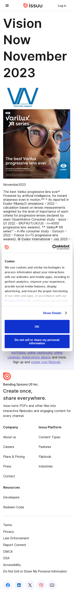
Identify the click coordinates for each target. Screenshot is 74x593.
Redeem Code (13, 507)
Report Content (14, 545)
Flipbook (45, 457)
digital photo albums (36, 357)
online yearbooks (39, 353)
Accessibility (12, 565)
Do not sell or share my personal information (37, 341)
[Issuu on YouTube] (52, 585)
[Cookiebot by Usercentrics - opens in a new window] (52, 247)
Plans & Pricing (14, 457)
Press (7, 466)
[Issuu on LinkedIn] (19, 585)
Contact (9, 476)
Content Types (49, 437)
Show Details (52, 313)
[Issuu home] (33, 5)
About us (9, 437)
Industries (46, 466)
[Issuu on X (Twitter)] (30, 585)
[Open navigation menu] (7, 5)
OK (37, 326)
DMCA (8, 552)
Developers (11, 497)
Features (45, 447)
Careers (8, 447)
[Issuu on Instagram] (41, 585)
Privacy (8, 532)
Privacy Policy (15, 300)
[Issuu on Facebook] (8, 585)
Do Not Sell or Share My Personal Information (35, 571)
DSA (6, 558)
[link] (62, 5)
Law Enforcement (16, 538)
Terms (7, 525)
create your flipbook (45, 362)
